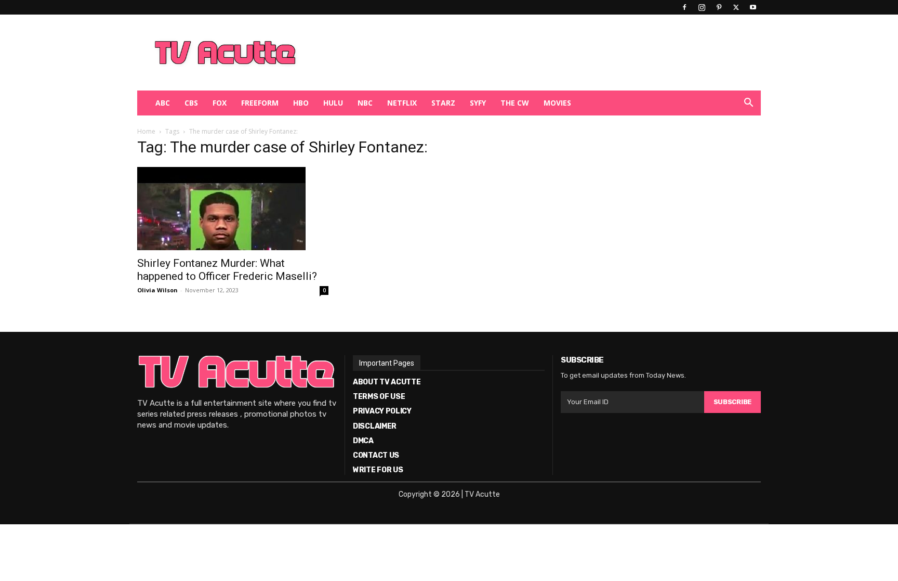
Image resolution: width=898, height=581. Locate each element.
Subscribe (732, 402)
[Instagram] (701, 7)
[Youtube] (753, 7)
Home (146, 131)
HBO (301, 103)
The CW (514, 103)
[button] (748, 104)
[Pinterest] (719, 7)
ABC (162, 103)
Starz (443, 103)
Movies (557, 103)
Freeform (260, 103)
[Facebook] (684, 7)
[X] (736, 7)
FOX (220, 103)
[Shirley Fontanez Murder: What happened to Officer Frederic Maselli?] (232, 208)
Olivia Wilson (157, 290)
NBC (365, 103)
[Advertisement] (503, 52)
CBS (191, 103)
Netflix (402, 103)
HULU (333, 103)
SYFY (478, 103)
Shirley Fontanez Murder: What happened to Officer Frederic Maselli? (227, 269)
